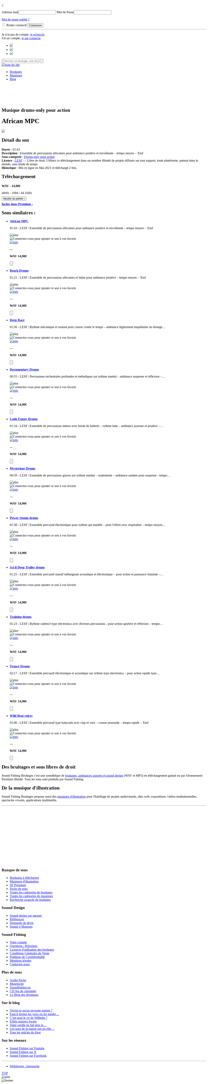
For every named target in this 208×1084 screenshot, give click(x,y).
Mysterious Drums (22, 468)
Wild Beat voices (21, 715)
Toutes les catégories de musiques (31, 896)
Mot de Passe (65, 12)
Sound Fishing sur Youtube (27, 1048)
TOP (5, 1073)
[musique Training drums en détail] (14, 638)
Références (17, 919)
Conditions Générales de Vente (29, 953)
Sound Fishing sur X (23, 1052)
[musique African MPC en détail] (14, 242)
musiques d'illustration (71, 796)
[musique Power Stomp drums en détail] (14, 539)
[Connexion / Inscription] (11, 49)
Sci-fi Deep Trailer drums (27, 567)
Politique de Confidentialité (27, 957)
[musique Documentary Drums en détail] (14, 390)
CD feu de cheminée (23, 991)
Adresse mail (10, 12)
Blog (13, 79)
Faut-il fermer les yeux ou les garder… (34, 1014)
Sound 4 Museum (21, 926)
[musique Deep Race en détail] (14, 341)
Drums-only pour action (39, 157)
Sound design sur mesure (26, 915)
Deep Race (17, 320)
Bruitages (16, 71)
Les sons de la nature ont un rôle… (32, 1028)
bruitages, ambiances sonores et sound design (94, 775)
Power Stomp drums (24, 518)
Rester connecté (16, 25)
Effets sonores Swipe (23, 1021)
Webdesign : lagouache (24, 1066)
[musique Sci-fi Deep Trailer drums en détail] (14, 588)
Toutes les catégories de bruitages (31, 892)
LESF (18, 160)
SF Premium (18, 885)
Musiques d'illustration (24, 881)
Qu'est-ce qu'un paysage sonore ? (31, 1010)
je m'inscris (37, 34)
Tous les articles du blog (25, 1032)
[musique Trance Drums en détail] (14, 687)
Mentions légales (20, 960)
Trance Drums (20, 666)
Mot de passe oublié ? (15, 19)
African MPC (19, 221)
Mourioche (17, 983)
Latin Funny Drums (24, 419)
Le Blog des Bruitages (24, 994)
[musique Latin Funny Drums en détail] (14, 440)
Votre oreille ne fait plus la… (28, 1025)
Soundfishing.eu (20, 987)
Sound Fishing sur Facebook (28, 1055)
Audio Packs (18, 980)
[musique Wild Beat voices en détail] (14, 737)
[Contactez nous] (11, 45)
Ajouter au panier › (14, 198)
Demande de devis (22, 923)
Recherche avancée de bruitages (30, 899)
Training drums (20, 617)
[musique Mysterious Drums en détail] (14, 489)
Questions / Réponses (23, 946)
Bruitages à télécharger (24, 877)
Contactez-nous (20, 964)
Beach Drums (19, 270)
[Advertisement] (104, 93)
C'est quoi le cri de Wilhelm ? (28, 1017)
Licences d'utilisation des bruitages (32, 949)
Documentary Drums (24, 369)
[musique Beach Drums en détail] (14, 291)
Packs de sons (19, 888)
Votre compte (18, 942)
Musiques (16, 75)
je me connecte (31, 38)
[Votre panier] (11, 53)
